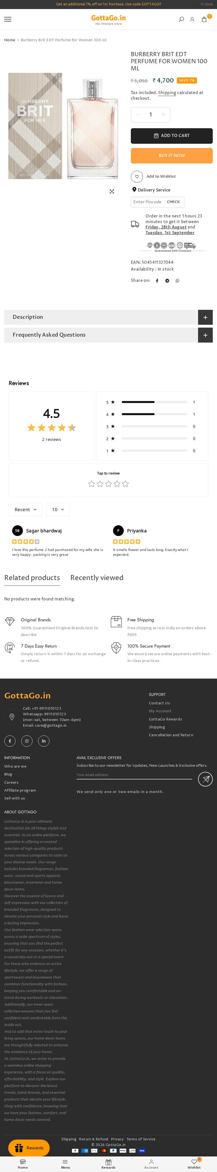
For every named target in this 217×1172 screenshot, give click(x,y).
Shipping (167, 92)
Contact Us (159, 703)
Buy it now (172, 155)
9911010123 (55, 714)
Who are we (15, 766)
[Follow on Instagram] (26, 741)
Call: (27, 708)
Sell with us (14, 798)
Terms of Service (141, 1139)
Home (9, 40)
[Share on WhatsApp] (177, 280)
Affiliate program (20, 790)
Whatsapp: (33, 714)
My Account (160, 711)
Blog (8, 774)
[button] (152, 402)
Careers (11, 782)
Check (173, 202)
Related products (32, 578)
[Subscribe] (205, 779)
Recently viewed (96, 578)
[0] (204, 19)
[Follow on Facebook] (10, 741)
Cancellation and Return (171, 735)
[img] (52, 428)
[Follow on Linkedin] (43, 741)
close (11, 4)
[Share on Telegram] (167, 280)
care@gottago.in (51, 725)
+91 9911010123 (46, 708)
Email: (29, 725)
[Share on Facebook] (157, 280)
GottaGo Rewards (165, 719)
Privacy (117, 1139)
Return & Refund (93, 1139)
